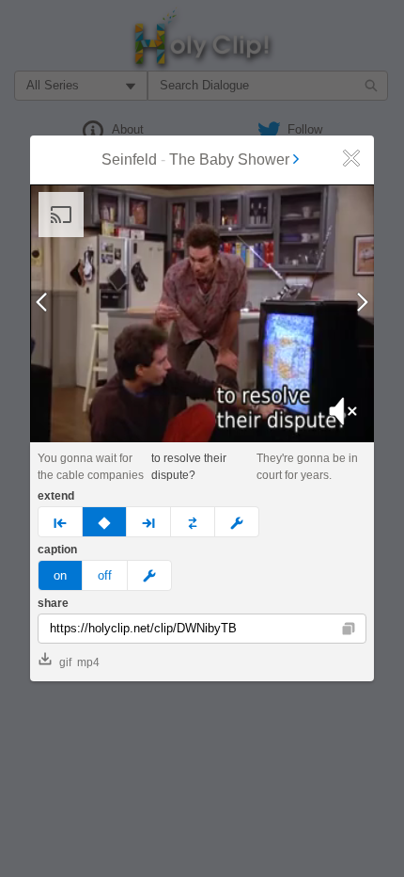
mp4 (88, 662)
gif (65, 662)
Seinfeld (129, 159)
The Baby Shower (229, 159)
